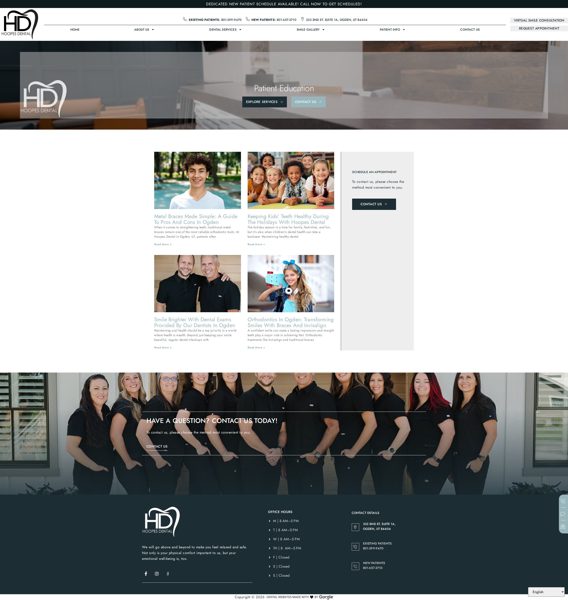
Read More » (163, 244)
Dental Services (222, 29)
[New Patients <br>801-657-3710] (355, 566)
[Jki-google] (168, 573)
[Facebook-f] (146, 573)
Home (75, 29)
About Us (141, 29)
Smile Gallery (308, 29)
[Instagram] (157, 573)
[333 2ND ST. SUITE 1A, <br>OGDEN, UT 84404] (355, 527)
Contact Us (470, 29)
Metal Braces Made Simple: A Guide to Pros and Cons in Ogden (195, 219)
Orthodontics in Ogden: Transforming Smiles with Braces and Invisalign (291, 322)
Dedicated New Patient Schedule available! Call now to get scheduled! (284, 4)
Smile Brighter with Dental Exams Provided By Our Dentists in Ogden (194, 322)
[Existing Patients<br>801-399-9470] (355, 547)
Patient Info (390, 29)
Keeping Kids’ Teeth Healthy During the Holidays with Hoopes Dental (288, 219)
